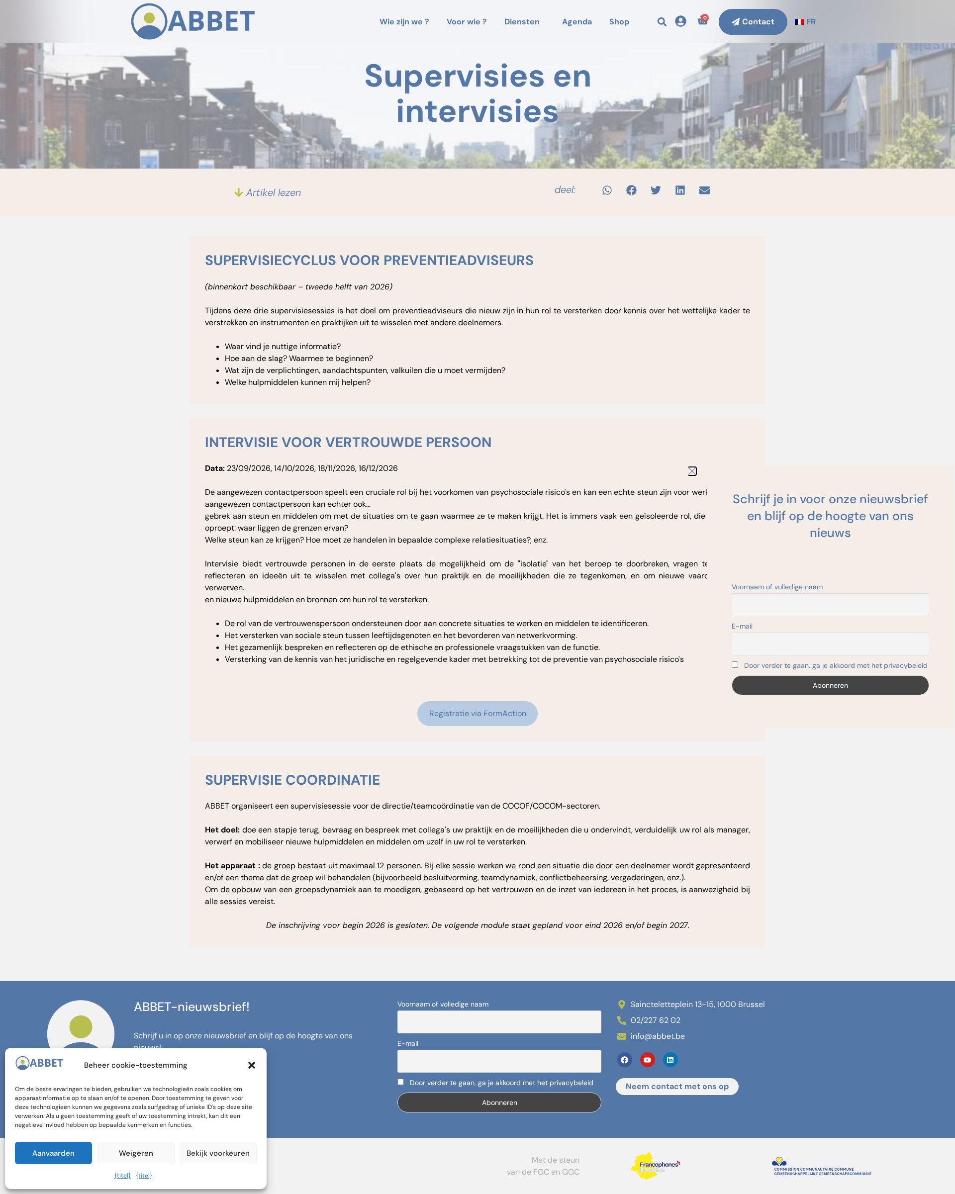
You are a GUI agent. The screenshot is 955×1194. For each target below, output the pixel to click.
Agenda (577, 21)
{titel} (122, 1176)
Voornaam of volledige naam (442, 1004)
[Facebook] (624, 1059)
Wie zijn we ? (404, 21)
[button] (252, 1065)
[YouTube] (647, 1059)
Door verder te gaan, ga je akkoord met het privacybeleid (500, 1082)
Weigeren (136, 1153)
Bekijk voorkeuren (218, 1153)
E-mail (407, 1043)
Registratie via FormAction (477, 713)
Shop (619, 21)
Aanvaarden (53, 1153)
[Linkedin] (670, 1059)
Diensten (522, 21)
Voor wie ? (467, 21)
